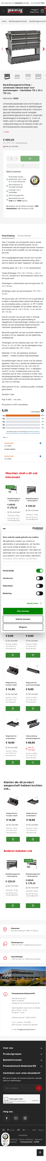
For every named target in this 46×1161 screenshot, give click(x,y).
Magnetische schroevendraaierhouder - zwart (33, 685)
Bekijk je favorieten (13, 171)
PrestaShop (23, 1135)
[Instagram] (25, 1118)
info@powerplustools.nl (26, 1029)
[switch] (39, 578)
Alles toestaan (23, 611)
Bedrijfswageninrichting (18, 21)
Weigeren (23, 627)
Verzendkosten (21, 143)
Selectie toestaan (23, 619)
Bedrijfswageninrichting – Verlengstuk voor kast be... (32, 500)
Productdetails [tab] (24, 235)
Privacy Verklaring (26, 1139)
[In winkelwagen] (13, 905)
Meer (7, 132)
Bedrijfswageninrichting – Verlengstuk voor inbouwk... (13, 500)
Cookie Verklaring (10, 1139)
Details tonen (32, 603)
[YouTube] (15, 1118)
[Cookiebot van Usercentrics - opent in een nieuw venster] (32, 528)
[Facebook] (6, 1118)
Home (4, 21)
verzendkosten (13, 520)
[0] (42, 11)
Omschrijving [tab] (8, 235)
